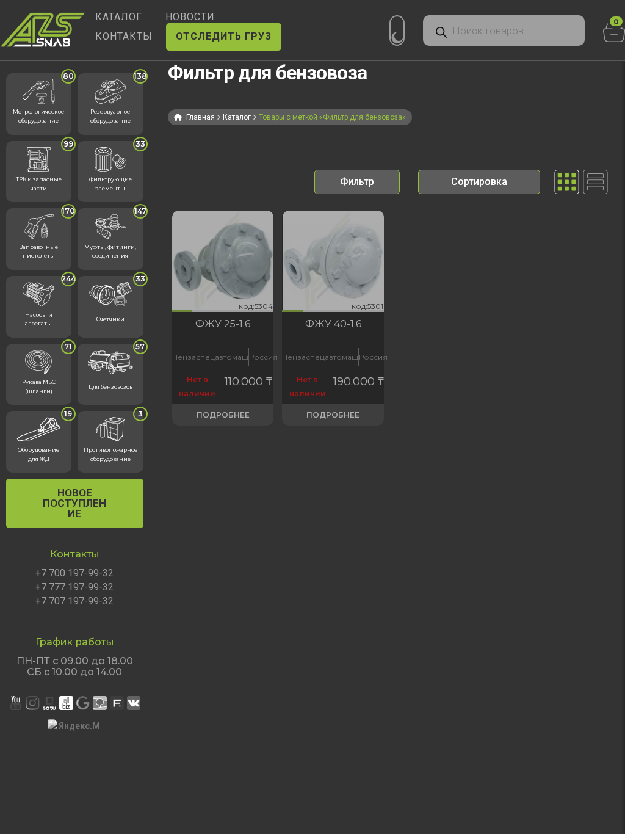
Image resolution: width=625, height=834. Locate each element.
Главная (200, 117)
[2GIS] (100, 703)
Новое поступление (74, 503)
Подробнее (223, 414)
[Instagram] (33, 703)
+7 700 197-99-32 (74, 573)
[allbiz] (66, 703)
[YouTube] (16, 703)
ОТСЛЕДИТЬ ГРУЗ (224, 36)
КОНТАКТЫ (124, 36)
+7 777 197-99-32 (74, 587)
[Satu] (50, 703)
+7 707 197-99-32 (74, 601)
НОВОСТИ (190, 17)
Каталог (237, 117)
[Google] (83, 703)
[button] (182, 311)
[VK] (134, 703)
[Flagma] (117, 703)
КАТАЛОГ (118, 17)
